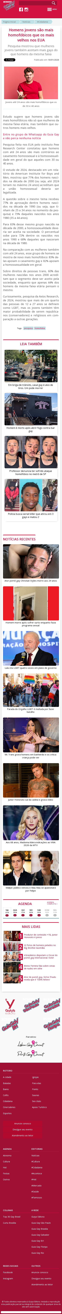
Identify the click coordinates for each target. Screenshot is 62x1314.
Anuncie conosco (22, 1123)
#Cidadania (42, 21)
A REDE (35, 1210)
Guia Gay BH (37, 1240)
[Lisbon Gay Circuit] (31, 1044)
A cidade (7, 1077)
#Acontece (36, 1173)
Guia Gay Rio (37, 1252)
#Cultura (35, 1161)
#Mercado (36, 1185)
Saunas (35, 1095)
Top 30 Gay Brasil (11, 1216)
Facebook (8, 1272)
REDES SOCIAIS (10, 1265)
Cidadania (7, 1101)
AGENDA (37, 903)
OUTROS (35, 1265)
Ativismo (7, 1155)
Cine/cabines (9, 1107)
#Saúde (35, 1191)
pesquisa (28, 328)
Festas (6, 1173)
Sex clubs (36, 1101)
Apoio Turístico (39, 1107)
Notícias (26, 21)
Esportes (7, 1113)
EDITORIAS (36, 1148)
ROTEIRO (7, 1070)
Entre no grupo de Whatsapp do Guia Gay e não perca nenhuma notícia (31, 136)
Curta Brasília (9, 1222)
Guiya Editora (37, 1216)
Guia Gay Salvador (40, 1234)
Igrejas (35, 1077)
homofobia (40, 328)
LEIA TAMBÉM (31, 344)
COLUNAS (8, 1210)
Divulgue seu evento (23, 1129)
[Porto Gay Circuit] (31, 1053)
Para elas (36, 1083)
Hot (5, 1167)
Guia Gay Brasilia (39, 1228)
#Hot (33, 1179)
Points (35, 1089)
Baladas (7, 1083)
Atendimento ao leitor (22, 1135)
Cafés (6, 1095)
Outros (6, 1179)
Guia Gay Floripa (39, 1246)
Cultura (6, 1161)
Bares (6, 1089)
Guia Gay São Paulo (41, 1222)
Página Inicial (9, 21)
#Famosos (36, 1197)
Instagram (8, 1278)
